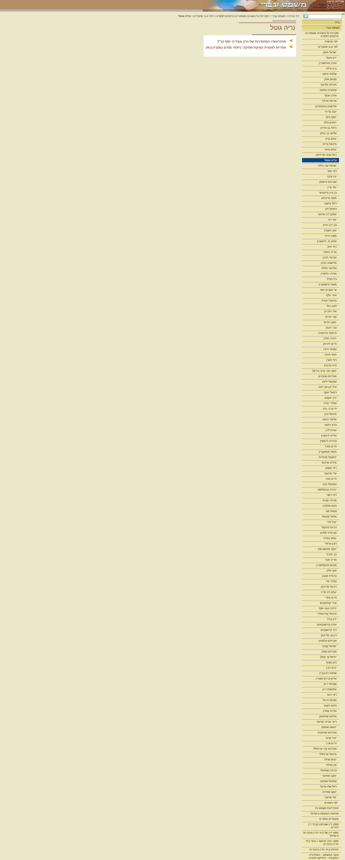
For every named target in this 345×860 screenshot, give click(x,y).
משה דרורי (330, 235)
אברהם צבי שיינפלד (325, 748)
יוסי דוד (332, 219)
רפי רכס (332, 694)
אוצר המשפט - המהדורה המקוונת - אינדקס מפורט (324, 856)
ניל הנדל (332, 279)
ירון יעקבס (331, 397)
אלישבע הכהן (329, 262)
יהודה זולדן (330, 338)
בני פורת (331, 554)
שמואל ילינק (329, 381)
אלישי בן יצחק (328, 133)
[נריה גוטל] (255, 4)
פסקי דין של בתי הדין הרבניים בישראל (321, 834)
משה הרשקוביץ (328, 284)
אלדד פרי (331, 581)
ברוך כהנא (331, 424)
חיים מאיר (330, 446)
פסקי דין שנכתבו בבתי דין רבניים (323, 826)
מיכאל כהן (330, 414)
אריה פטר (331, 559)
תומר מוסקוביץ (328, 451)
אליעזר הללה (329, 268)
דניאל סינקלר (329, 527)
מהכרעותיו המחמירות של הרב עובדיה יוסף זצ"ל (251, 41)
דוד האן (332, 246)
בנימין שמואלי (328, 770)
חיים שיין (331, 743)
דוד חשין (331, 360)
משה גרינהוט (329, 198)
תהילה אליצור (328, 84)
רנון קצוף (331, 662)
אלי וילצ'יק (330, 311)
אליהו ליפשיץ (329, 435)
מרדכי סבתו (329, 500)
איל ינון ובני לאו (328, 387)
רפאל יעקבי (330, 392)
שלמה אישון (329, 73)
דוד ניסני (331, 494)
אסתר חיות (330, 349)
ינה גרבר (332, 176)
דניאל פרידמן (329, 586)
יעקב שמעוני (329, 775)
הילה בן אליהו (328, 127)
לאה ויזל (332, 306)
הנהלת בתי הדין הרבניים (324, 849)
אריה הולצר (330, 252)
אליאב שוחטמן (328, 716)
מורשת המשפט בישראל (324, 813)
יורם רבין (331, 667)
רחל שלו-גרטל (328, 786)
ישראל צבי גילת (327, 165)
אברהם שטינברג (327, 732)
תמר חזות (331, 354)
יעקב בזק (331, 117)
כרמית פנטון (329, 575)
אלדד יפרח (330, 403)
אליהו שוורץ (330, 710)
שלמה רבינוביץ (328, 673)
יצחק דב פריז (329, 592)
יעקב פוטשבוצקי (327, 548)
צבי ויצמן (331, 327)
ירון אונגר (331, 57)
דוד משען (331, 467)
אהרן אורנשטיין (328, 63)
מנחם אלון (330, 79)
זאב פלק (332, 570)
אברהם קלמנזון (328, 640)
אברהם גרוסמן (328, 181)
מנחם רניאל (330, 700)
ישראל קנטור (329, 646)
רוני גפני (332, 171)
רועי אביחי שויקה (327, 721)
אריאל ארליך (329, 100)
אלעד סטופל (329, 516)
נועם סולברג (329, 505)
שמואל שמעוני (328, 781)
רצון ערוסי (331, 543)
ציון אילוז (331, 68)
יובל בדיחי (331, 111)
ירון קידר (332, 619)
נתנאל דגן (331, 208)
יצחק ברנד (330, 149)
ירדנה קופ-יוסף (328, 608)
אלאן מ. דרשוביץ (327, 241)
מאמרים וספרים (329, 818)
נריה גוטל (331, 160)
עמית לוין (331, 430)
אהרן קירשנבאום (327, 624)
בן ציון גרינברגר (328, 192)
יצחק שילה (330, 759)
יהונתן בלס (330, 122)
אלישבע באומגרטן (326, 106)
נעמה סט (331, 511)
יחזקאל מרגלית (328, 457)
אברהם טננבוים (327, 376)
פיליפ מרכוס (329, 462)
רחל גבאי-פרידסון (326, 154)
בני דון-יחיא (330, 225)
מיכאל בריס (330, 144)
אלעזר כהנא (330, 419)
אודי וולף (331, 295)
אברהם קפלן (329, 651)
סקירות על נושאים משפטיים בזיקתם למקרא (322, 34)
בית (337, 22)
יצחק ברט (331, 138)
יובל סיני (332, 521)
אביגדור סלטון (328, 532)
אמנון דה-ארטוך (327, 214)
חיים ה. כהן (330, 408)
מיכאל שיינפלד (328, 754)
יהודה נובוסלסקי (327, 489)
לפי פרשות (331, 41)
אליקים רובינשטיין (326, 678)
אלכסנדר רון (329, 689)
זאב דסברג (330, 230)
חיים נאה (331, 478)
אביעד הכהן (330, 257)
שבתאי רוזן (330, 683)
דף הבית (294, 16)
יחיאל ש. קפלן (328, 656)
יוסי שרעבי (330, 797)
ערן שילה (331, 764)
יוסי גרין (332, 187)
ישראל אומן (330, 52)
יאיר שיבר (331, 737)
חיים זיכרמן (330, 343)
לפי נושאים (331, 802)
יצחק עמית (330, 538)
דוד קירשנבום (329, 629)
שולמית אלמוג (328, 90)
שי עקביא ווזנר (328, 289)
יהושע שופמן (329, 727)
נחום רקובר (330, 705)
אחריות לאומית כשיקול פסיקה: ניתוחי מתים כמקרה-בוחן (246, 47)
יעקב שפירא (329, 791)
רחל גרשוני (330, 203)
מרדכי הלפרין (329, 273)
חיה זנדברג (330, 365)
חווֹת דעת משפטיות (327, 808)
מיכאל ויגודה (329, 300)
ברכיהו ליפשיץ (328, 440)
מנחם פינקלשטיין (326, 565)
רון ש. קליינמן (329, 635)
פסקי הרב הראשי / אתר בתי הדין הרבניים (322, 842)
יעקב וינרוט (330, 322)
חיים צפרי (331, 597)
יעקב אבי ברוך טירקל (324, 370)
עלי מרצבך (330, 473)
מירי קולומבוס (328, 602)
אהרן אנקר (330, 95)
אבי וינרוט (331, 316)
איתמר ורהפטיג (327, 333)
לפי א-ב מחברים (328, 46)
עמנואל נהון (330, 484)
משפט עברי (333, 27)
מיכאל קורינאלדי (327, 613)
